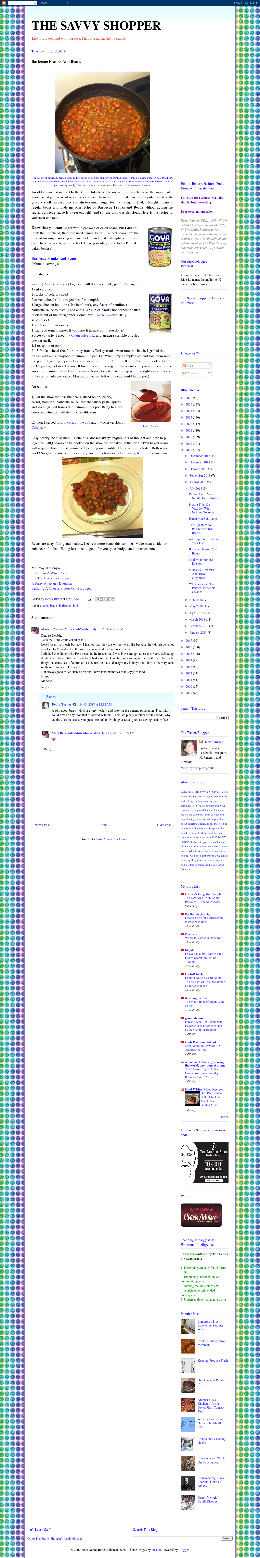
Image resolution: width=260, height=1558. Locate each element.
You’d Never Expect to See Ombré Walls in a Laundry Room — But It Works (202, 1073)
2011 (189, 680)
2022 (189, 424)
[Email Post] (89, 599)
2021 (189, 430)
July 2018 (196, 488)
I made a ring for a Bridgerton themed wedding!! (204, 919)
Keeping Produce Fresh (213, 1360)
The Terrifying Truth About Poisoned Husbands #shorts (202, 900)
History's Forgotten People (203, 894)
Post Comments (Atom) (111, 839)
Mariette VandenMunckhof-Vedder (65, 629)
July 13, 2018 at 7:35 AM (118, 733)
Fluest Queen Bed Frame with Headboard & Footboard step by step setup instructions (204, 1026)
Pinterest (187, 265)
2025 (189, 404)
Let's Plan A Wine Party (49, 572)
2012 (189, 673)
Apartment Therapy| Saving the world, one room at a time (205, 1064)
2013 (189, 666)
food (75, 605)
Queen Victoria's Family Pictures (208, 1499)
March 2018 (198, 619)
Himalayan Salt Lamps (203, 518)
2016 (189, 647)
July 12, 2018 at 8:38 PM (107, 629)
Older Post (164, 825)
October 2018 (199, 469)
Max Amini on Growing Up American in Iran (202, 1048)
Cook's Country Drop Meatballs (211, 1343)
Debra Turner (61, 704)
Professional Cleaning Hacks (211, 1440)
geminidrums (194, 1018)
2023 (189, 417)
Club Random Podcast (200, 1042)
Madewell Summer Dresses (201, 561)
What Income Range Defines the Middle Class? (211, 1423)
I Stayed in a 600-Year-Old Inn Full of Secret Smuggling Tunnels (204, 957)
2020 (189, 437)
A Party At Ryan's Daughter (52, 583)
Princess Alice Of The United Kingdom (212, 1460)
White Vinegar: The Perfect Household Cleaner (202, 588)
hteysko (190, 950)
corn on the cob (78, 422)
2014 (189, 660)
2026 (189, 398)
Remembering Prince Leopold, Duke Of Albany (211, 1482)
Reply (45, 687)
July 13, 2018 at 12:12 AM (94, 704)
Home (103, 825)
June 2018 (197, 599)
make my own (107, 314)
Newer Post (42, 825)
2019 (189, 443)
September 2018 (200, 475)
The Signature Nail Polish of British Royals (201, 529)
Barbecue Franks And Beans (203, 551)
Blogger (184, 1549)
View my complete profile (197, 768)
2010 (189, 686)
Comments (193, 373)
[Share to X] (105, 599)
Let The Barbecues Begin (50, 577)
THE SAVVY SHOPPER (96, 25)
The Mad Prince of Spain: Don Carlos (204, 1003)
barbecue (65, 605)
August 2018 (198, 482)
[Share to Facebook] (109, 599)
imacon (156, 1549)
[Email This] (97, 599)
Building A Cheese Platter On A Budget (61, 588)
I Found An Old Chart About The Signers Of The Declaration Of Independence (205, 981)
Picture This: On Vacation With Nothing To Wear (201, 508)
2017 (189, 640)
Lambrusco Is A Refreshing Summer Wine (210, 1325)
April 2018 (197, 613)
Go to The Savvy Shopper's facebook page (54, 1538)
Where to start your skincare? (203, 938)
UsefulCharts (194, 974)
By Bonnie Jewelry (198, 914)
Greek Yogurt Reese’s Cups (212, 1382)
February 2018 (199, 626)
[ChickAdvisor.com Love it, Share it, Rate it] (201, 1225)
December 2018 (200, 455)
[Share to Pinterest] (113, 599)
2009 (189, 693)
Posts (189, 365)
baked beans (49, 605)
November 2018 (200, 462)
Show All (225, 1115)
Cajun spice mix (83, 335)
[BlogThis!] (101, 599)
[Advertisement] (205, 111)
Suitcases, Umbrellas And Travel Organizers (202, 573)
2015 (189, 653)
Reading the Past (196, 998)
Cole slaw (38, 427)
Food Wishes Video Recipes (204, 1089)
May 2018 (197, 606)
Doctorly (191, 934)
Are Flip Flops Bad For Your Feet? (204, 541)
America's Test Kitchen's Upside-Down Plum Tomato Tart (211, 1405)
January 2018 (199, 632)
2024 (189, 411)
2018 (189, 450)
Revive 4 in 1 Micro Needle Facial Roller (203, 496)
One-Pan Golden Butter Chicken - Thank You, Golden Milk (211, 1099)
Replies (51, 696)
